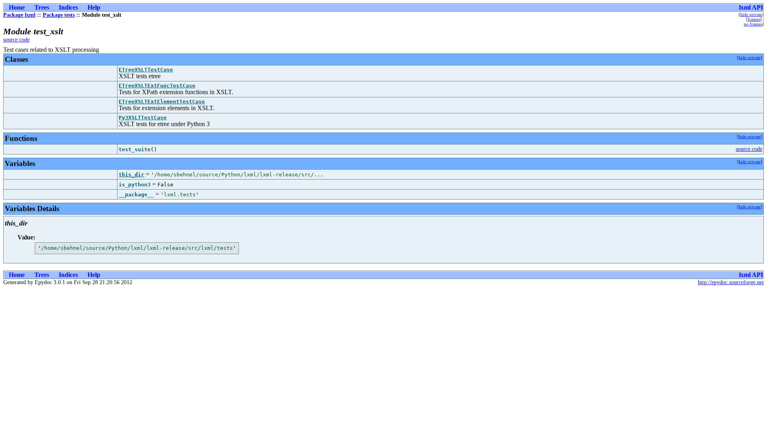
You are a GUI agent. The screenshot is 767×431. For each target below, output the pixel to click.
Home (17, 7)
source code (16, 40)
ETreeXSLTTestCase (146, 70)
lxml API (751, 7)
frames (754, 19)
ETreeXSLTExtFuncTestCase (157, 86)
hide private (751, 14)
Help (93, 7)
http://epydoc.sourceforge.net (731, 282)
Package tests (59, 15)
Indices (68, 7)
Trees (41, 7)
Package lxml (19, 15)
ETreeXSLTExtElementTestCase (162, 102)
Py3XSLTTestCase (143, 118)
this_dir (131, 175)
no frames (753, 24)
